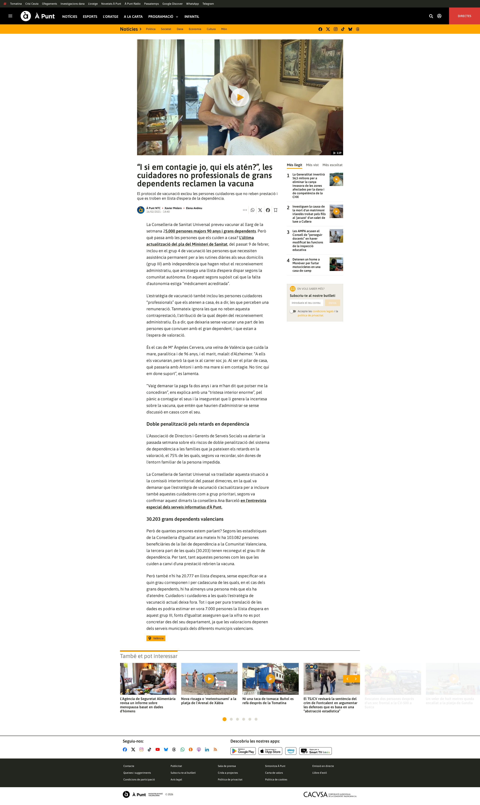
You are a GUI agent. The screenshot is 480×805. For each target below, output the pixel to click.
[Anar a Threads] (175, 749)
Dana (180, 29)
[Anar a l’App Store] (270, 751)
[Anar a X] (134, 749)
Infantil (191, 17)
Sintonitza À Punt (275, 765)
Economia (195, 29)
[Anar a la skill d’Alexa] (290, 751)
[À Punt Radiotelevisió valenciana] (143, 794)
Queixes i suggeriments (137, 772)
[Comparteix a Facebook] (268, 210)
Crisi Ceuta (31, 3)
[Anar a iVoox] (191, 749)
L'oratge (93, 3)
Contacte (128, 765)
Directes (464, 16)
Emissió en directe (323, 765)
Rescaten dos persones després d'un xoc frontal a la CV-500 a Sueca (389, 703)
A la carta (133, 17)
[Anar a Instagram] (142, 749)
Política (150, 29)
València (158, 638)
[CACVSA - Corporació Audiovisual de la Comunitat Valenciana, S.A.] (330, 794)
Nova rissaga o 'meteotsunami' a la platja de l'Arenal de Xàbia (208, 701)
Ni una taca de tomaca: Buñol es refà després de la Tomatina (268, 701)
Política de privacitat (230, 779)
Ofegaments (49, 3)
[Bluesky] (350, 29)
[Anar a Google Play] (243, 751)
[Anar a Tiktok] (150, 749)
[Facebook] (320, 29)
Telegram (208, 3)
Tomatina (16, 3)
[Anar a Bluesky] (167, 749)
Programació (160, 17)
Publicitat (176, 765)
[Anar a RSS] (216, 749)
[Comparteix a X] (260, 210)
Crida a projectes (228, 772)
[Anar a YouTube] (158, 749)
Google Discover (172, 3)
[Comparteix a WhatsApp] (252, 210)
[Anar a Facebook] (125, 749)
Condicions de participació (139, 779)
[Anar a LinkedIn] (207, 749)
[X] (328, 29)
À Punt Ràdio (133, 3)
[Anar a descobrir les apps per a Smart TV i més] (315, 751)
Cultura (211, 29)
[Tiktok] (343, 29)
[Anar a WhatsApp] (183, 749)
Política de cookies (276, 779)
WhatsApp (192, 3)
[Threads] (358, 29)
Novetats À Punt (111, 3)
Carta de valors (274, 772)
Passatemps (151, 3)
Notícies (69, 17)
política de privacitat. (311, 315)
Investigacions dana (73, 3)
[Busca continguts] (431, 16)
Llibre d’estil (319, 772)
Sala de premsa (227, 765)
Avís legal (176, 779)
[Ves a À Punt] (38, 16)
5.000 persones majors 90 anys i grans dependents (210, 231)
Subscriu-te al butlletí (183, 772)
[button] (224, 719)
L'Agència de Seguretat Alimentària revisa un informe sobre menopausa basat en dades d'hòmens (148, 705)
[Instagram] (336, 29)
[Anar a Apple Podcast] (199, 749)
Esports (90, 17)
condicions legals (323, 311)
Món (224, 29)
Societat (166, 29)
